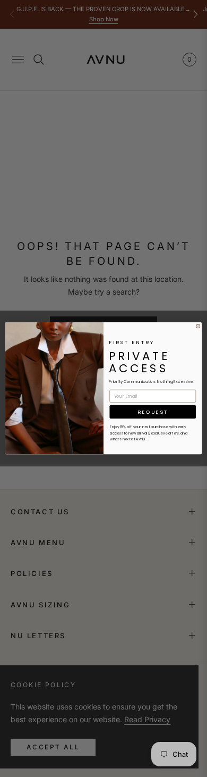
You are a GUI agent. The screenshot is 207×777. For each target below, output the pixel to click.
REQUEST (152, 411)
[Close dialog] (198, 326)
